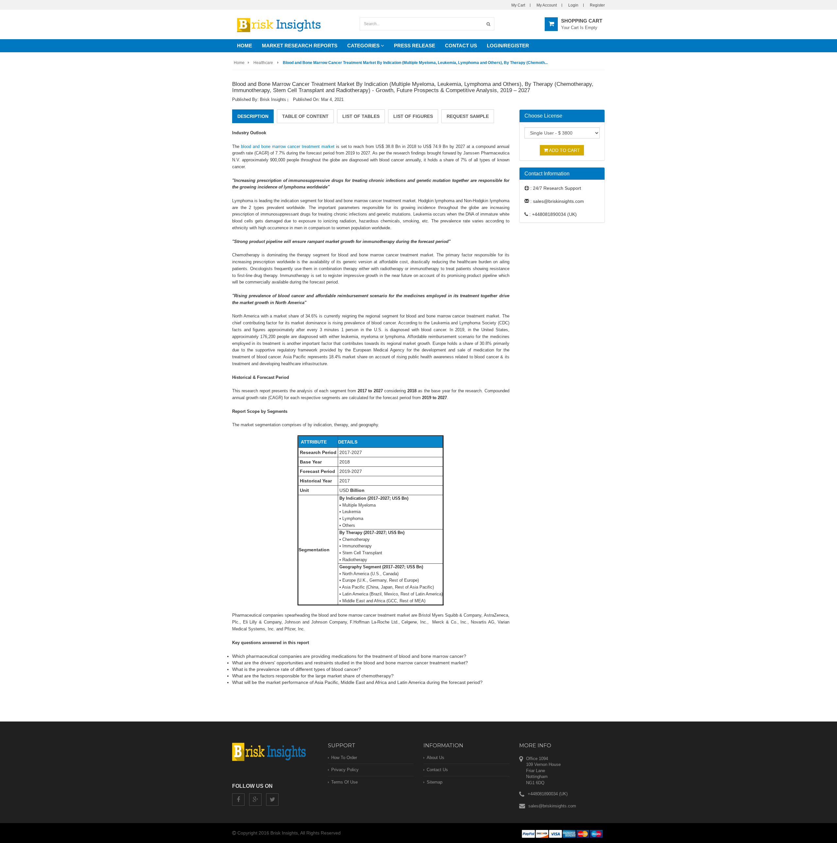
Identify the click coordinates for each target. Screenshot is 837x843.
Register (597, 5)
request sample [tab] (468, 116)
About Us (435, 757)
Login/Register (508, 45)
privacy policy (345, 769)
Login (573, 5)
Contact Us (461, 45)
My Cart (518, 5)
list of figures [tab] (413, 116)
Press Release (414, 45)
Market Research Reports (299, 45)
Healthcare (263, 62)
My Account (547, 5)
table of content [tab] (305, 116)
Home (244, 45)
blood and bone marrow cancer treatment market (287, 146)
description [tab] (252, 116)
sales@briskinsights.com (552, 805)
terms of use (344, 782)
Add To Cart (564, 150)
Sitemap (434, 782)
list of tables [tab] (361, 116)
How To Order (344, 757)
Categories (364, 45)
